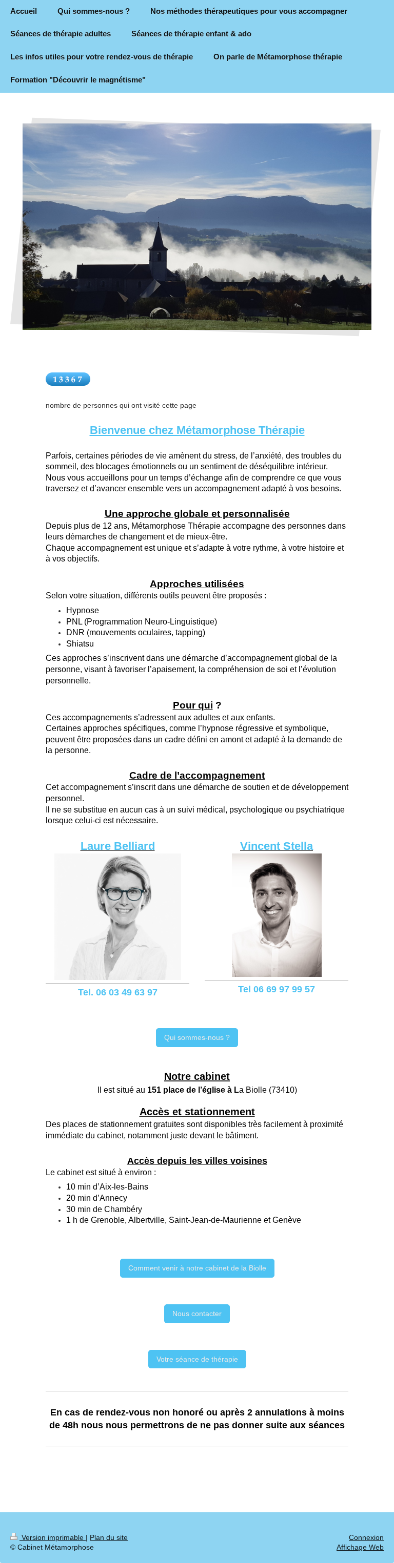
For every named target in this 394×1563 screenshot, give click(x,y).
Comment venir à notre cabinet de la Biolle (197, 1268)
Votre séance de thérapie (197, 1359)
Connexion (366, 1537)
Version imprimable (52, 1537)
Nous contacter (197, 1313)
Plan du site (109, 1537)
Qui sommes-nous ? (197, 1037)
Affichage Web (360, 1547)
